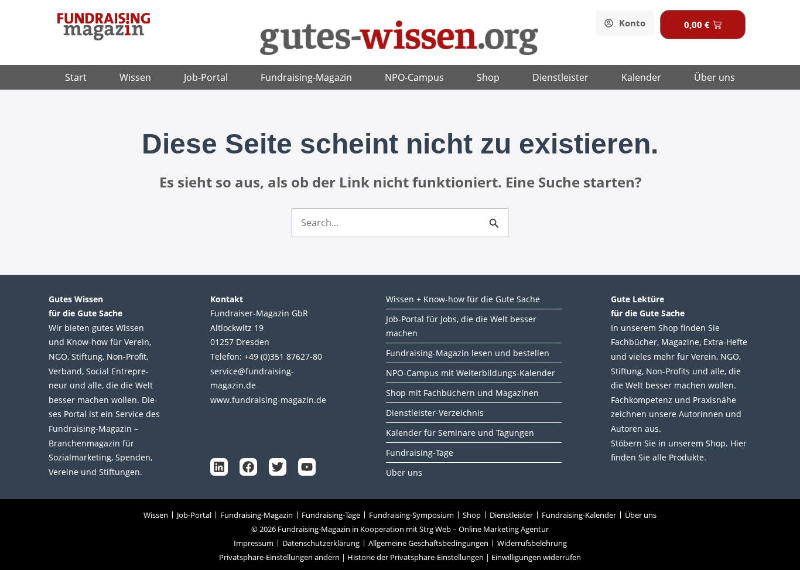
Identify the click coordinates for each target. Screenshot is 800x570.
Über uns (714, 77)
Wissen (135, 77)
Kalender (641, 77)
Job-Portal (206, 77)
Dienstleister (560, 77)
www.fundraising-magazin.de (268, 399)
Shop (488, 77)
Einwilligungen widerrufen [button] (536, 557)
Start (76, 77)
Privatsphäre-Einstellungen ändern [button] (279, 557)
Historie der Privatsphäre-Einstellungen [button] (415, 557)
